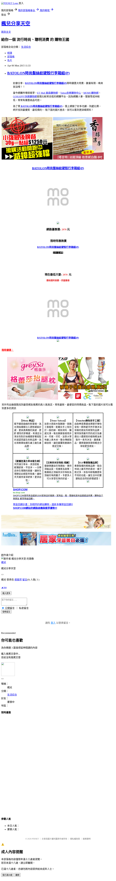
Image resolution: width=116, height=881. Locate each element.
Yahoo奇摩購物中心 (70, 93)
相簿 (9, 53)
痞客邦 (18, 579)
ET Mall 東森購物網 (47, 93)
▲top (4, 587)
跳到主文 (6, 32)
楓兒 (3, 562)
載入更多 (6, 593)
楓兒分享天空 (15, 23)
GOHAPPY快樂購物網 (25, 96)
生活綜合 (26, 47)
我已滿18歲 (7, 875)
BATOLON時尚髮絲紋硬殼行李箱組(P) (38, 73)
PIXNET (35, 839)
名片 (9, 60)
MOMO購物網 (90, 93)
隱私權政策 (75, 839)
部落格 (10, 56)
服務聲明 (87, 839)
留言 (24, 579)
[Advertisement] (58, 762)
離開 (17, 875)
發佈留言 (6, 612)
